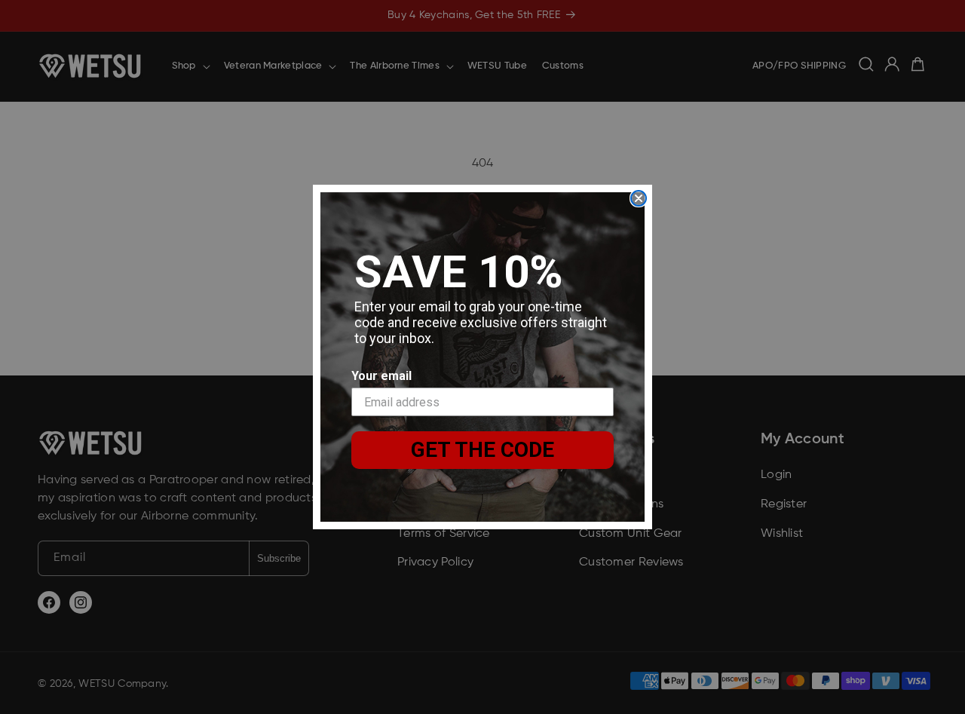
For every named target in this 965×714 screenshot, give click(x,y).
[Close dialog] (638, 198)
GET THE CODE (482, 449)
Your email (381, 376)
